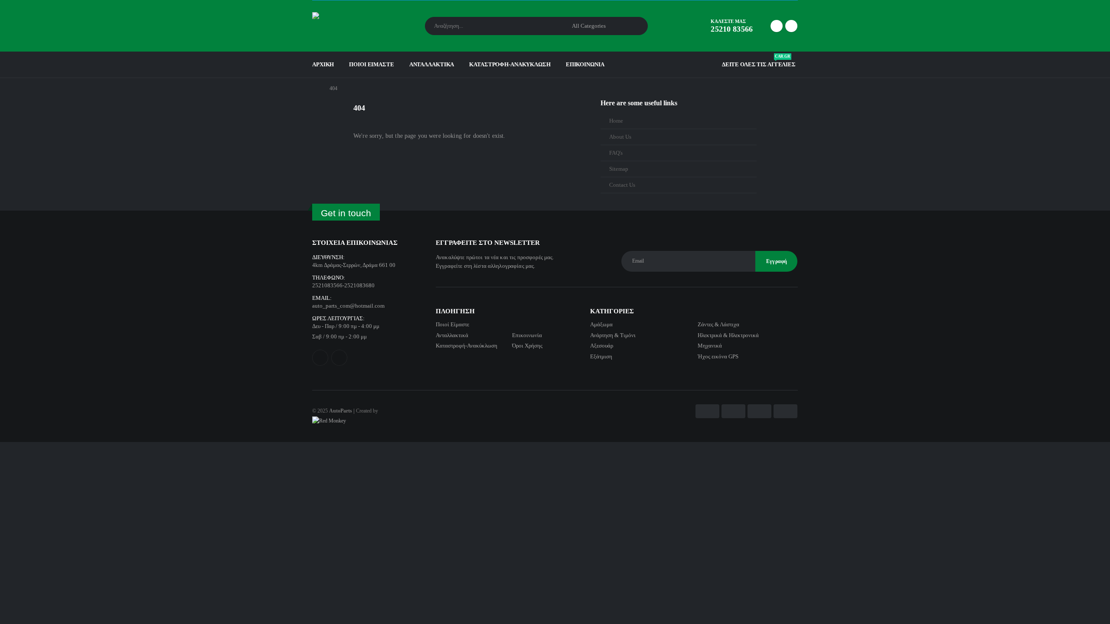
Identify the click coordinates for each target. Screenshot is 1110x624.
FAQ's (616, 153)
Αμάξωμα (601, 324)
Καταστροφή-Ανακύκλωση (509, 64)
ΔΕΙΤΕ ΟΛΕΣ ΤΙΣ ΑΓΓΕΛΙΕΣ (759, 62)
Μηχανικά (710, 345)
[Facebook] (776, 26)
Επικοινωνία (585, 64)
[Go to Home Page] (314, 88)
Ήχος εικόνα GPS (718, 356)
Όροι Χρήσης (527, 345)
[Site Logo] (336, 26)
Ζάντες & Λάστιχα (718, 324)
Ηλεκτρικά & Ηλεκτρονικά (728, 335)
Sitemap (618, 169)
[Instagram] (791, 26)
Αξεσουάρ (601, 345)
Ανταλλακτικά (431, 64)
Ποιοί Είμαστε (371, 64)
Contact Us (622, 185)
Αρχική (323, 64)
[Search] (635, 26)
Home (616, 121)
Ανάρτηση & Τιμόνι (613, 335)
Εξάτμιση (601, 356)
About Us (620, 137)
